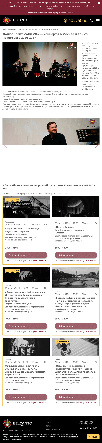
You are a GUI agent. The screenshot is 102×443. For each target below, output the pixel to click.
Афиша (48, 422)
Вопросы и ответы (53, 429)
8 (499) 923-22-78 (66, 12)
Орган (48, 426)
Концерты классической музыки (15, 20)
